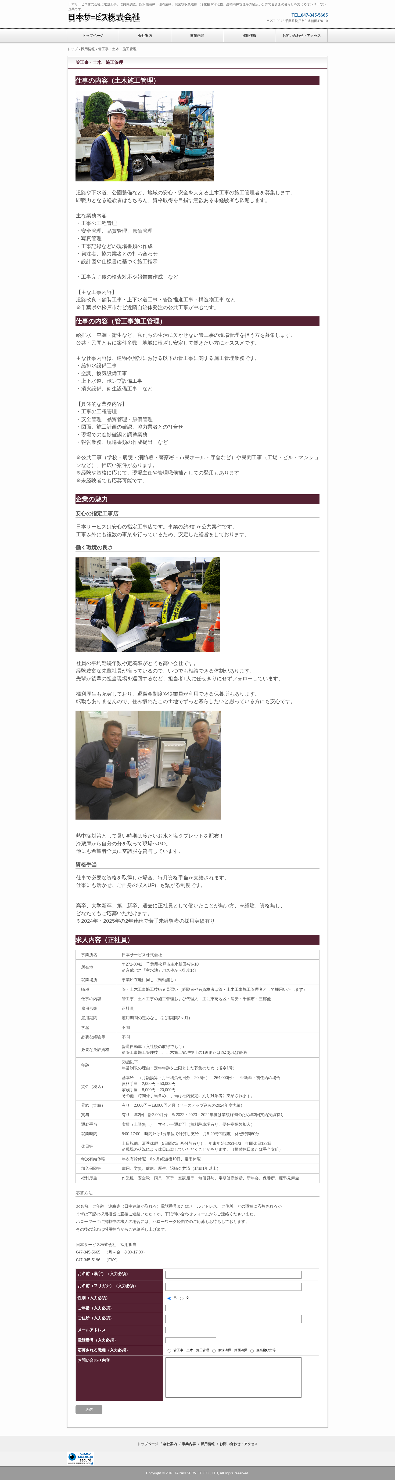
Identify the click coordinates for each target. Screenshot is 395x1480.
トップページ (92, 36)
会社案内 (145, 36)
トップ (72, 49)
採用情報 (249, 36)
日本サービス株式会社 (108, 17)
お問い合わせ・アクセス (301, 36)
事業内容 (197, 36)
